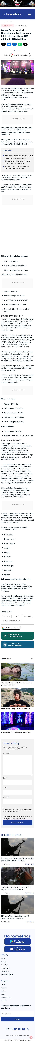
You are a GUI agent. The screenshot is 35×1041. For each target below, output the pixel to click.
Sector (3, 994)
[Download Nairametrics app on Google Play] (17, 941)
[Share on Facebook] (9, 44)
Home (2, 22)
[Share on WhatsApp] (20, 44)
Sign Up (17, 1019)
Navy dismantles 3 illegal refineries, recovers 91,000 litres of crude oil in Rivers (16, 888)
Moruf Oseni (6, 616)
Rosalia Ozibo (17, 50)
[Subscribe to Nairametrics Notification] (31, 1037)
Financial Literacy (6, 997)
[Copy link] (25, 44)
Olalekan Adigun (29, 864)
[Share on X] (3, 44)
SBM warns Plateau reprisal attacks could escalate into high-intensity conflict (15, 917)
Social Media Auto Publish (10, 1040)
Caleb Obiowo (30, 921)
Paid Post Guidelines (7, 974)
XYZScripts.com (26, 1040)
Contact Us (4, 965)
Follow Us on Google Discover (22, 55)
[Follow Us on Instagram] (23, 1029)
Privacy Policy (5, 968)
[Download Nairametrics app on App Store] (17, 949)
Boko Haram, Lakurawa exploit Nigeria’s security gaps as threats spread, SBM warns (17, 859)
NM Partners (5, 971)
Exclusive (4, 985)
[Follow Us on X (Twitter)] (27, 1029)
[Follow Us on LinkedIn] (19, 1029)
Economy (4, 988)
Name (5, 778)
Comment (6, 753)
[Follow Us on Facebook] (15, 1029)
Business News (10, 22)
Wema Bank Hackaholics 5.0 (11, 621)
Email (5, 788)
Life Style (4, 1000)
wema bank (27, 616)
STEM (17, 616)
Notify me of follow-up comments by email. (18, 816)
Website (6, 797)
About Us (4, 962)
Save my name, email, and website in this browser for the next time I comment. (17, 810)
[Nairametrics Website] (12, 14)
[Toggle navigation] (29, 14)
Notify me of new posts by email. (14, 819)
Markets (3, 991)
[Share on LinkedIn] (14, 44)
